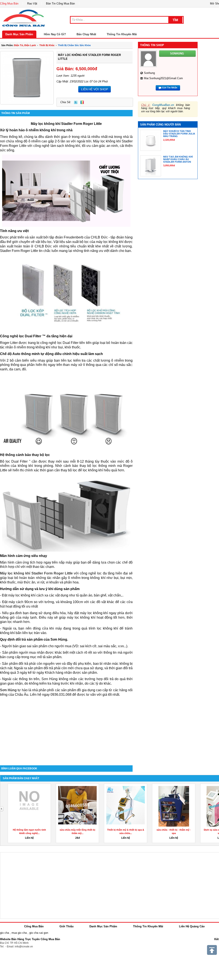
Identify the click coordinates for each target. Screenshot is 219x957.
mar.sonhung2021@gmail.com (163, 78)
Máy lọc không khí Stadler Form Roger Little (36, 573)
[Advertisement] (66, 729)
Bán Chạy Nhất (86, 34)
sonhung (149, 73)
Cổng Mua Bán (9, 3)
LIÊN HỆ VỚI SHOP (94, 89)
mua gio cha (19, 932)
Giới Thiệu (66, 926)
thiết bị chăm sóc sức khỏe (74, 45)
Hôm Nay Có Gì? (55, 34)
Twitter (75, 102)
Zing (82, 102)
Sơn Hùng (8, 690)
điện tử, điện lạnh (25, 45)
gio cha (4, 932)
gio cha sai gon (38, 932)
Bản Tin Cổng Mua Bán (60, 3)
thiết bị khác (47, 45)
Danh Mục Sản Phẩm (19, 34)
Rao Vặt (32, 3)
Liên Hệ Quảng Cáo (192, 926)
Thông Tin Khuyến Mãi (122, 34)
